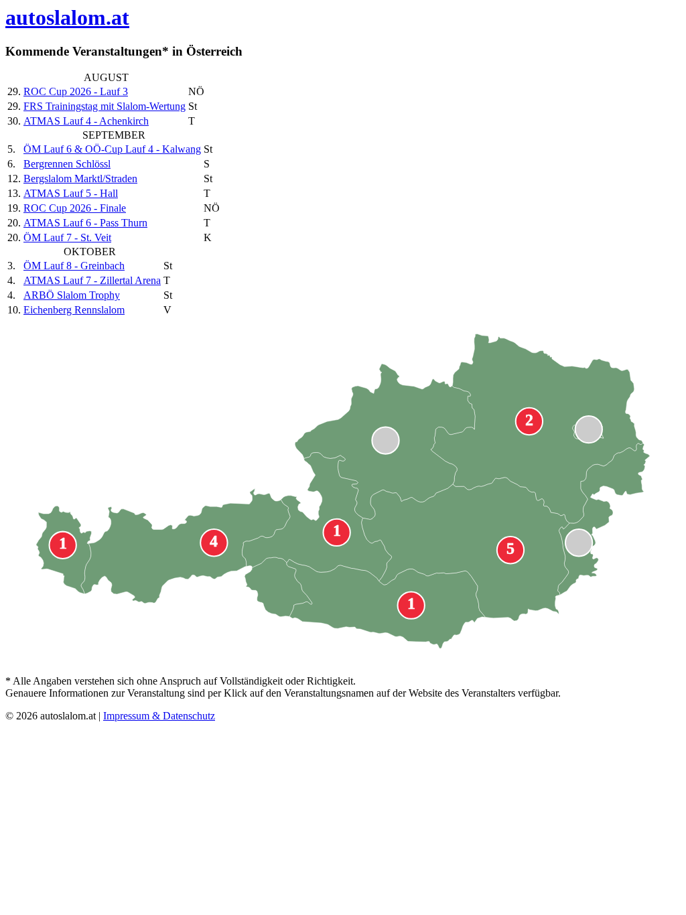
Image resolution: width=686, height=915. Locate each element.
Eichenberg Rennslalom (74, 309)
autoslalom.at (67, 17)
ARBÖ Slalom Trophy (71, 295)
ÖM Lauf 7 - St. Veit (67, 237)
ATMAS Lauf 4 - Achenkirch (86, 121)
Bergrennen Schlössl (67, 163)
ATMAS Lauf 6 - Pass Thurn (85, 222)
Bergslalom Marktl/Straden (80, 178)
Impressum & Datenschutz (159, 715)
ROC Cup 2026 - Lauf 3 (75, 91)
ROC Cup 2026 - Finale (74, 208)
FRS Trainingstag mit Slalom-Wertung (104, 106)
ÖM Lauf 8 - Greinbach (74, 265)
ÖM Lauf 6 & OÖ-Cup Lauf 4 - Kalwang (112, 149)
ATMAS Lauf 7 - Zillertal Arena (92, 280)
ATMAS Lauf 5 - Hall (70, 193)
